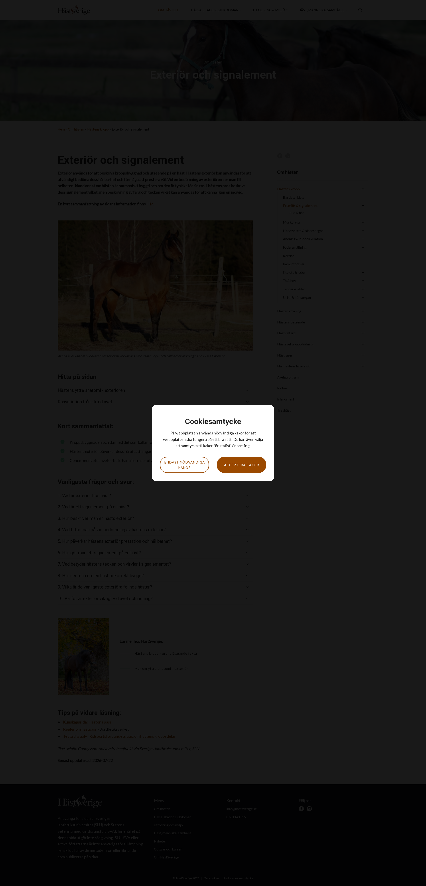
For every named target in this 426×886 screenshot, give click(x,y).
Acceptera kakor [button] (241, 465)
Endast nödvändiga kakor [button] (184, 465)
